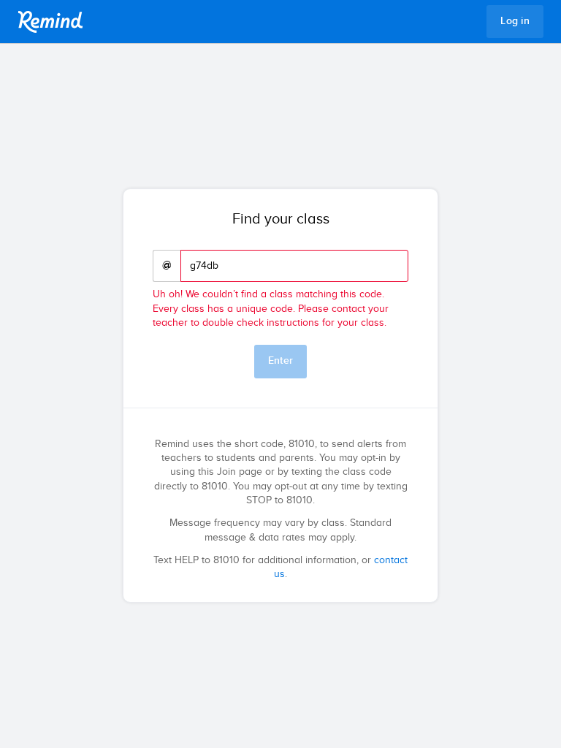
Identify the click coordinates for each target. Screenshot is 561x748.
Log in (515, 21)
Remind (50, 22)
